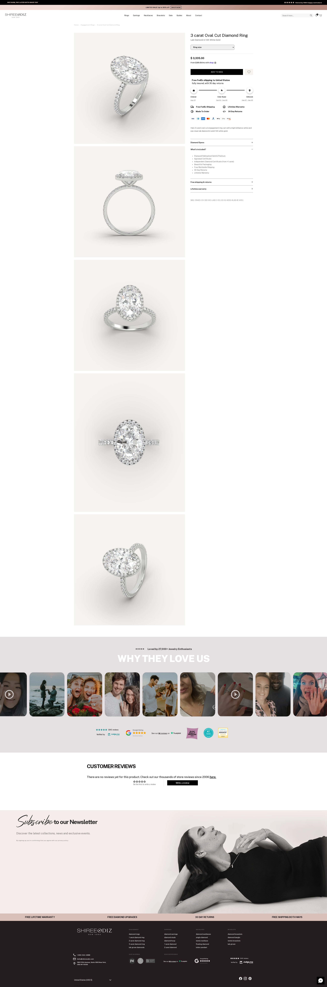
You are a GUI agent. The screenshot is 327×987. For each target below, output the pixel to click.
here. (213, 777)
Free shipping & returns (201, 182)
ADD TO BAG (217, 72)
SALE (171, 15)
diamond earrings (171, 934)
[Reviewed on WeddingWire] (208, 737)
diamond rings (134, 934)
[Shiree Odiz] (15, 15)
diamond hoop (169, 941)
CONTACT (198, 15)
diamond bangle (234, 937)
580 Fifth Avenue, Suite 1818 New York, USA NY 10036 (91, 963)
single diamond (202, 937)
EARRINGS (136, 15)
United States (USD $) (83, 980)
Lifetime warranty (198, 189)
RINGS (126, 15)
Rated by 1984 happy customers (308, 3)
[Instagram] (245, 978)
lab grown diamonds (136, 947)
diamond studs (170, 937)
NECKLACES (148, 15)
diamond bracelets (235, 934)
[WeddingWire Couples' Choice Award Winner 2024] (223, 737)
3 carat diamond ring (137, 944)
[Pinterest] (250, 978)
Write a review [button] (182, 783)
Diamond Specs (197, 143)
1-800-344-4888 (83, 955)
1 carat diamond (170, 944)
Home (76, 25)
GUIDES (179, 15)
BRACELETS (161, 15)
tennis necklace (202, 941)
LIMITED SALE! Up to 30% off (163, 7)
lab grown (231, 944)
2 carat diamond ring (137, 941)
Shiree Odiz (82, 985)
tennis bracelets (234, 941)
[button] (320, 980)
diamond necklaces (203, 934)
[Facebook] (240, 978)
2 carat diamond (170, 947)
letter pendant (201, 947)
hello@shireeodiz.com (85, 959)
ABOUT (188, 15)
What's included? (198, 149)
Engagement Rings (88, 25)
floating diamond (202, 944)
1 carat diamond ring (136, 937)
